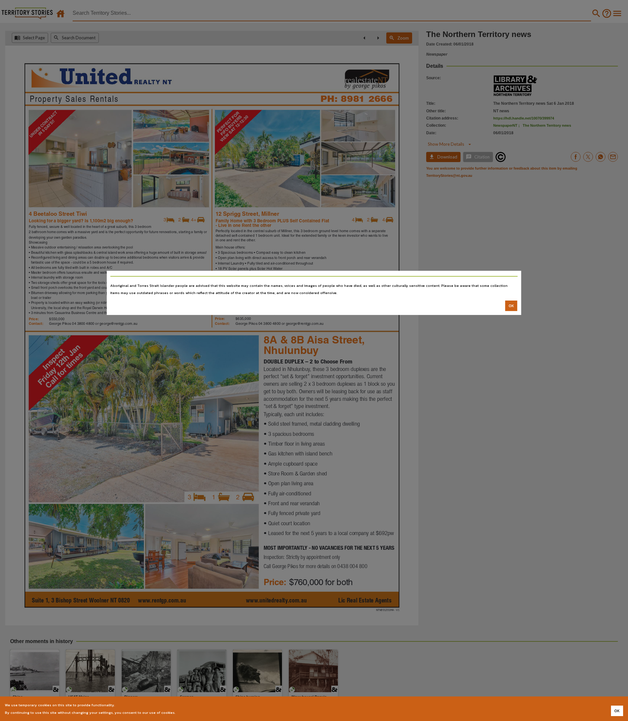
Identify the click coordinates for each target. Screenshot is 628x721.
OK (511, 306)
